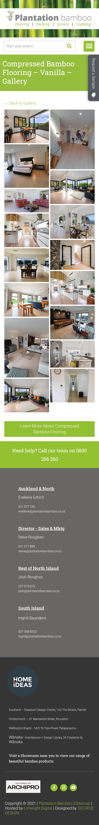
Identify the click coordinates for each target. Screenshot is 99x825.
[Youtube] (73, 787)
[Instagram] (63, 787)
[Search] (70, 46)
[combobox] (34, 46)
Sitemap (82, 803)
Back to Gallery (20, 103)
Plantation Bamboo (56, 803)
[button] (89, 46)
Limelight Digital (38, 808)
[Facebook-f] (54, 787)
